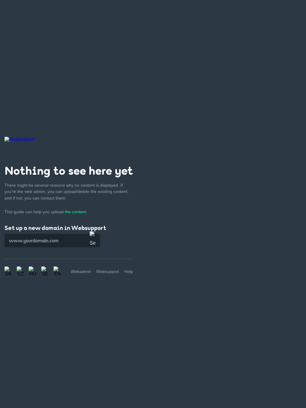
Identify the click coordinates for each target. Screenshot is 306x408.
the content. (76, 211)
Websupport (107, 271)
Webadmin (81, 271)
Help (128, 271)
